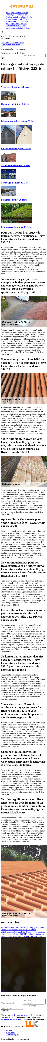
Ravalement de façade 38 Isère (17, 19)
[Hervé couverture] (17, 8)
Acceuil (9, 1030)
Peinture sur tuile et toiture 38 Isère (19, 17)
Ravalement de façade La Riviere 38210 (21, 932)
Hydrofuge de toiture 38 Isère (17, 15)
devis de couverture (21, 1015)
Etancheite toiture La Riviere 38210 (14, 927)
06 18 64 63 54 (18, 43)
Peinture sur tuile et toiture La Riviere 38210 (23, 933)
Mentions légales (12, 1035)
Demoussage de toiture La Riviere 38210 (27, 936)
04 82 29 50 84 (7, 43)
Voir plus (4, 991)
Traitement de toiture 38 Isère (17, 21)
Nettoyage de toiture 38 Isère (17, 13)
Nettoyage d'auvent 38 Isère (16, 24)
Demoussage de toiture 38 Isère (18, 28)
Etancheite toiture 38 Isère (16, 26)
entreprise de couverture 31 (12, 1019)
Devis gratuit (6, 45)
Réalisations (15, 45)
